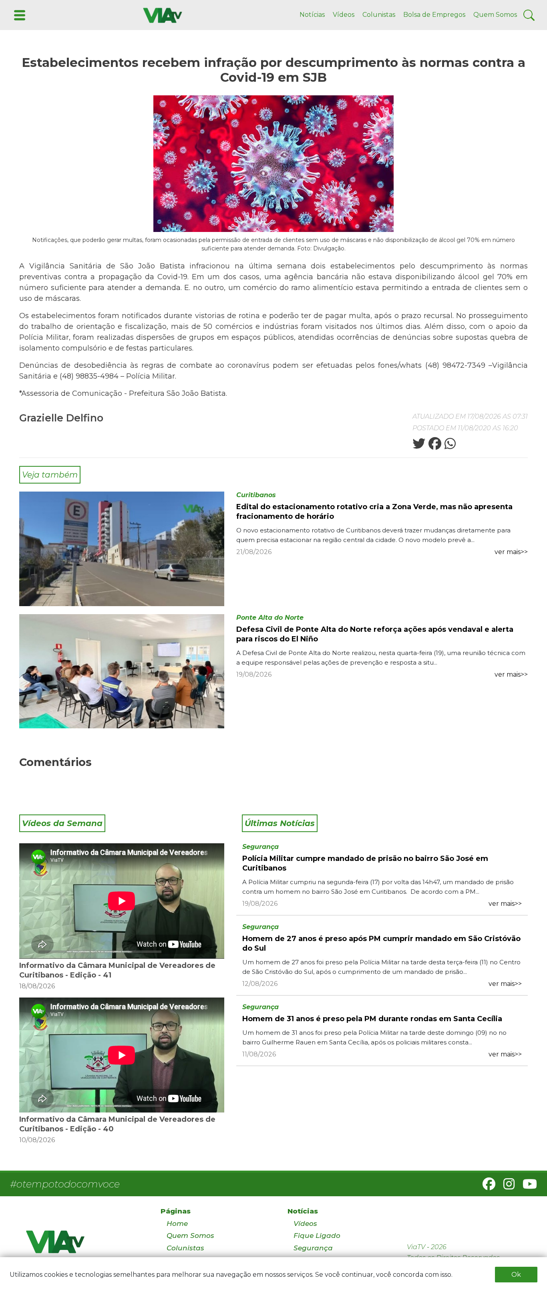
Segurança (260, 847)
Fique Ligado (317, 1236)
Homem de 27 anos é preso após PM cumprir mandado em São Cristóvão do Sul (381, 943)
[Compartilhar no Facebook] (434, 446)
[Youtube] (526, 1186)
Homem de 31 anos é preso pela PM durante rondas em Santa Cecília (372, 1018)
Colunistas (378, 14)
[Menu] (18, 14)
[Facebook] (485, 1186)
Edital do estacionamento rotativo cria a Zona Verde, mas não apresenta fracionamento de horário (374, 511)
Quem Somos (495, 14)
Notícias (312, 14)
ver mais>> (511, 552)
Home (177, 1223)
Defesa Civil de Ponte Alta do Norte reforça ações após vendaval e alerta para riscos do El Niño (374, 634)
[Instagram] (506, 1186)
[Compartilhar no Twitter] (418, 446)
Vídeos (343, 14)
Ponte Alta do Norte (270, 617)
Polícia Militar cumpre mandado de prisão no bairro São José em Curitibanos (365, 863)
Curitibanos (256, 495)
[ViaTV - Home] (83, 1245)
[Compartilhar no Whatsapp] (449, 446)
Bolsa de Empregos (434, 14)
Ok (516, 1274)
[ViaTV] (161, 14)
